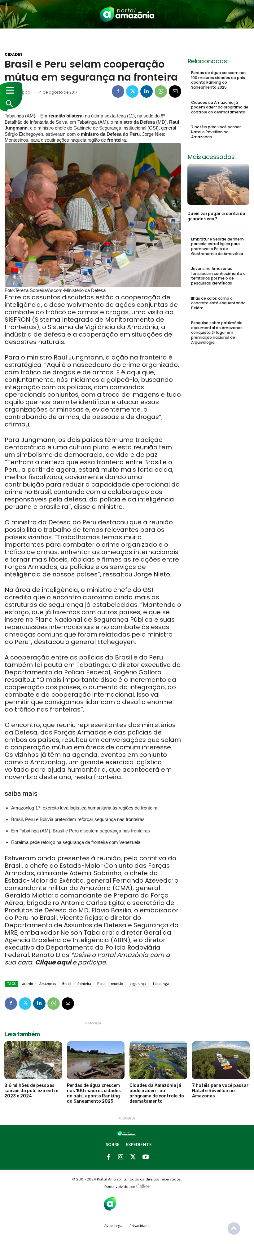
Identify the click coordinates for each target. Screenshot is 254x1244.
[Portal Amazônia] (127, 14)
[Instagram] (120, 1157)
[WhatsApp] (161, 91)
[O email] (175, 91)
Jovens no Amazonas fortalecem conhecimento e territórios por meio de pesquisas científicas (218, 276)
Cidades (14, 54)
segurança (137, 984)
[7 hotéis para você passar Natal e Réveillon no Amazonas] (221, 1060)
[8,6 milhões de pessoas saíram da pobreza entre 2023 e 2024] (33, 1060)
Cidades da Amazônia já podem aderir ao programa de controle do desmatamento (219, 107)
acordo (27, 984)
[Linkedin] (146, 91)
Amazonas (47, 984)
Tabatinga (160, 984)
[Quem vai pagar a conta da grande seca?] (218, 184)
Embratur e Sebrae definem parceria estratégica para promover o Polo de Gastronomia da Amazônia (217, 246)
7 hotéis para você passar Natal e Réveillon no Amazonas (216, 131)
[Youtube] (145, 1157)
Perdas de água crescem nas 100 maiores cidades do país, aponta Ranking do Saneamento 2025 (219, 80)
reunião (117, 984)
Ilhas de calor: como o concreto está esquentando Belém (218, 303)
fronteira (84, 984)
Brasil (66, 984)
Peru (101, 984)
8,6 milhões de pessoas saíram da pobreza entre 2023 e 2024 (31, 1091)
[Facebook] (118, 91)
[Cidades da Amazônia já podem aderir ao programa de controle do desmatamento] (158, 1060)
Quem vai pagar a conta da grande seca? (216, 216)
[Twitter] (132, 91)
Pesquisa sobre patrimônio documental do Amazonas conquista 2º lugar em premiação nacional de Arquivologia (217, 332)
